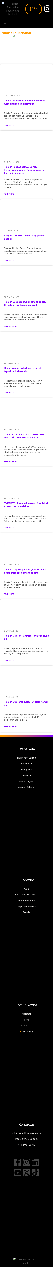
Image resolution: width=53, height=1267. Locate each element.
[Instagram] (47, 8)
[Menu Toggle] (5, 23)
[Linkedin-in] (35, 1162)
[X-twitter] (26, 1172)
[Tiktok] (35, 1172)
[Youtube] (17, 1172)
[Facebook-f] (17, 1162)
